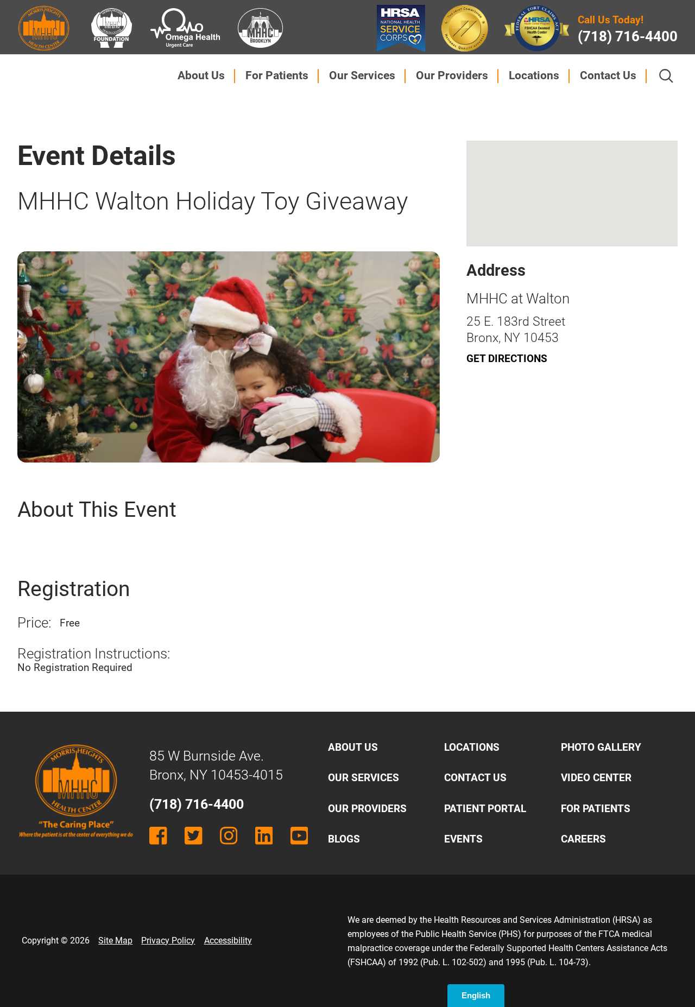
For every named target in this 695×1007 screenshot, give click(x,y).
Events (463, 839)
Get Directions (506, 358)
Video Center (596, 777)
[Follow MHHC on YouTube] (299, 835)
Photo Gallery (601, 747)
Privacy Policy (168, 940)
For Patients (276, 75)
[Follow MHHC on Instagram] (228, 835)
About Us (201, 75)
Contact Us (608, 75)
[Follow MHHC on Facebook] (158, 835)
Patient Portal (485, 808)
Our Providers (452, 75)
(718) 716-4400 (628, 36)
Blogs (344, 839)
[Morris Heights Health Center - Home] (76, 846)
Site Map (115, 940)
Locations (534, 75)
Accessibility (228, 940)
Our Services (362, 75)
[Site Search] (666, 76)
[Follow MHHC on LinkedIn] (264, 835)
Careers (583, 839)
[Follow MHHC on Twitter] (193, 835)
